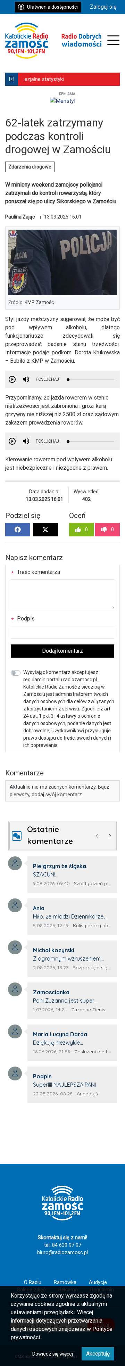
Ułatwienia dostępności (52, 7)
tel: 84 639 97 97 (62, 1245)
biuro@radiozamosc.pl (62, 1253)
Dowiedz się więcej (52, 1354)
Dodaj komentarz (62, 651)
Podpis (25, 618)
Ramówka (65, 1282)
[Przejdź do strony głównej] (53, 41)
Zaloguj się (103, 6)
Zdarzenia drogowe (29, 167)
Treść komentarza (38, 572)
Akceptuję (98, 1353)
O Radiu (32, 1282)
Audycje (98, 1282)
